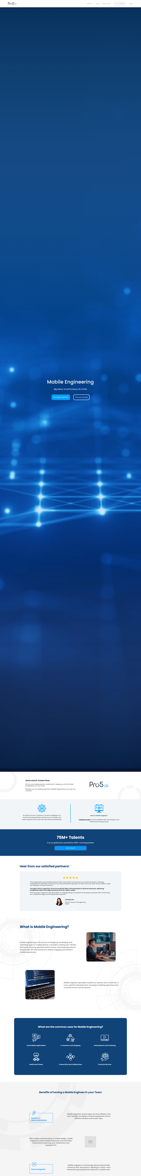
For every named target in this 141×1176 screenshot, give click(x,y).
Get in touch (70, 848)
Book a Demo (106, 3)
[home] (12, 4)
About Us (90, 3)
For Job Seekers (120, 3)
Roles (97, 3)
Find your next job (81, 397)
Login (130, 3)
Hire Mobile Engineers (60, 397)
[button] (23, 891)
